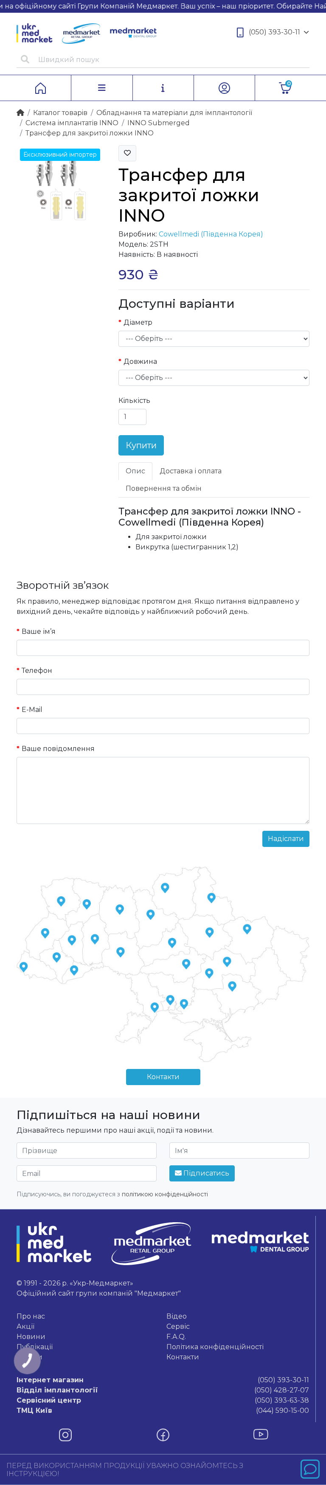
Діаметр (138, 322)
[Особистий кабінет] (224, 88)
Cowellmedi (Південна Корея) (211, 234)
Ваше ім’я (39, 631)
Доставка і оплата (191, 471)
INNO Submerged (158, 123)
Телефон (37, 671)
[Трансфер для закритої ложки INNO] (61, 189)
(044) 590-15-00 (163, 1410)
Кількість (134, 401)
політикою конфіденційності (165, 1194)
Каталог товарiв (60, 113)
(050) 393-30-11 (274, 32)
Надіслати (286, 839)
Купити (141, 445)
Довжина (140, 361)
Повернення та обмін (164, 488)
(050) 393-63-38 (163, 1400)
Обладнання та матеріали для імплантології (174, 113)
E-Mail (32, 710)
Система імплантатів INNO (71, 123)
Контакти (163, 1077)
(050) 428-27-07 (163, 1390)
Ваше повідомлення (58, 749)
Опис (135, 471)
